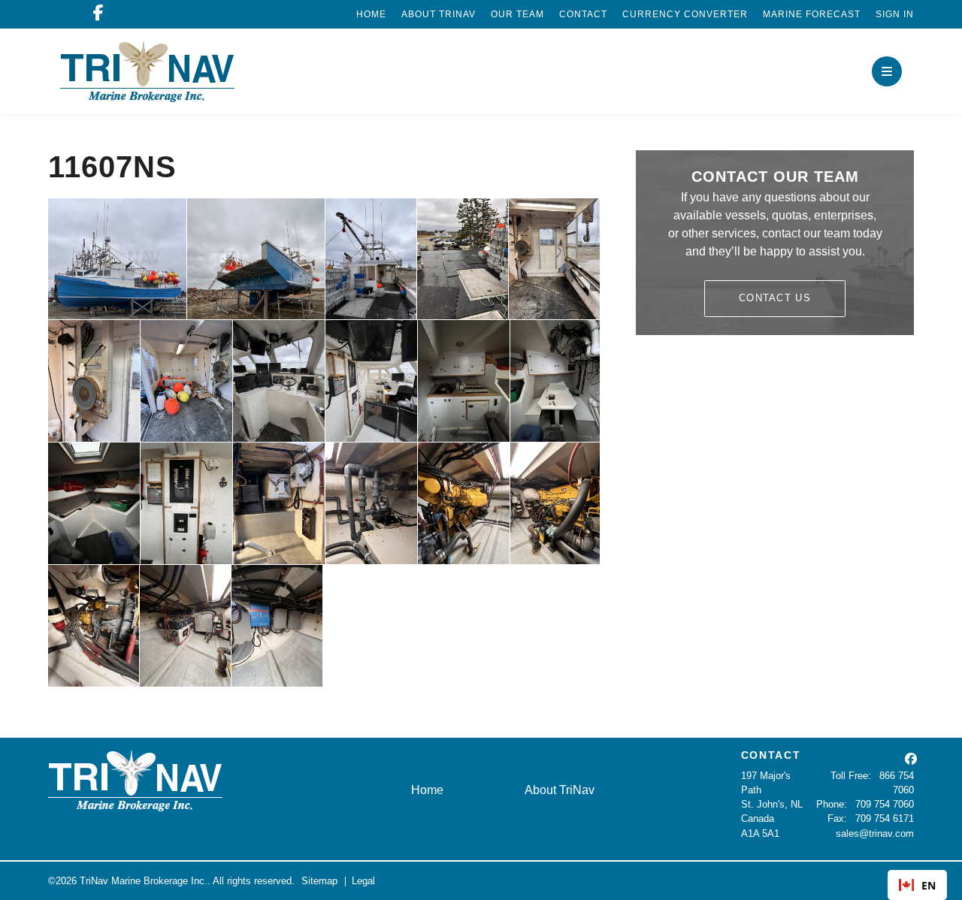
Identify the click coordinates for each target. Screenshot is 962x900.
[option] (917, 885)
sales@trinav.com (875, 833)
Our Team (517, 14)
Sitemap (319, 880)
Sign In (895, 14)
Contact (583, 14)
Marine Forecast (812, 14)
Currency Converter (685, 14)
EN (928, 885)
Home (371, 14)
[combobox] (917, 885)
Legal (363, 880)
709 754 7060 (884, 804)
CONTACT (771, 755)
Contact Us (775, 298)
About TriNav (438, 14)
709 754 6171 (884, 818)
